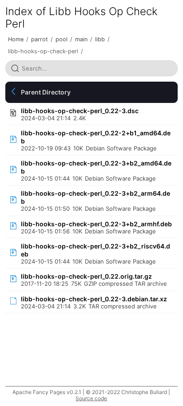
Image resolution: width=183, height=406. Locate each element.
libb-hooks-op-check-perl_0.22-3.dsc (80, 110)
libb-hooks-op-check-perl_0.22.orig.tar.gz (86, 276)
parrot (39, 39)
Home (16, 39)
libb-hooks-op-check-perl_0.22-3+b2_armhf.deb (96, 224)
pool (62, 39)
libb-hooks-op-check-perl (43, 51)
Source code (91, 398)
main (81, 39)
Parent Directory (46, 92)
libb (100, 39)
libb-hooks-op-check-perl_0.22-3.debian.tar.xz (94, 299)
